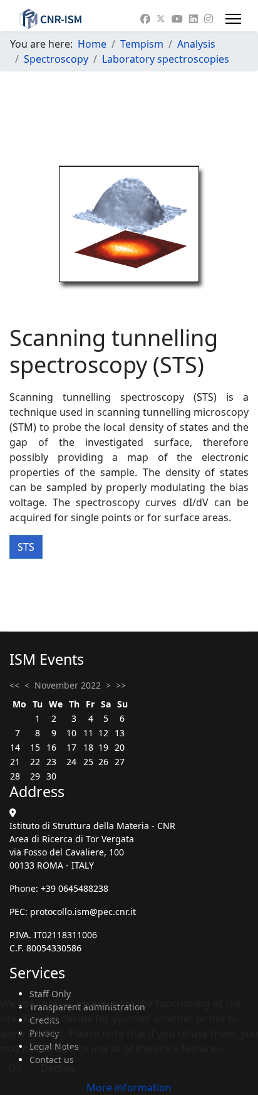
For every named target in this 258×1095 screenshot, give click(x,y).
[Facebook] (145, 19)
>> (121, 685)
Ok (15, 1068)
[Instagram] (208, 19)
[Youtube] (177, 19)
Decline (58, 1068)
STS (26, 547)
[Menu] (233, 19)
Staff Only (50, 994)
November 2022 (67, 685)
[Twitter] (161, 19)
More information (129, 1087)
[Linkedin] (193, 19)
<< (14, 685)
